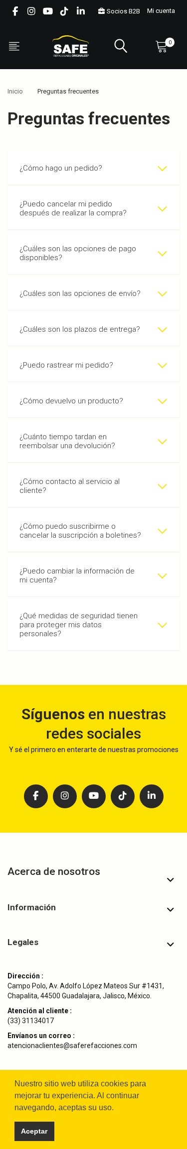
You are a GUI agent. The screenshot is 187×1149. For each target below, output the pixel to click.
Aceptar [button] (34, 1131)
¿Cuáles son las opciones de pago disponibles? (77, 253)
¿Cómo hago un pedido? (60, 168)
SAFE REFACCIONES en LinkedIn (80, 11)
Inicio (15, 91)
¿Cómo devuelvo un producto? (71, 400)
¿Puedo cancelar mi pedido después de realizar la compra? (73, 208)
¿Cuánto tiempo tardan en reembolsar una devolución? (67, 441)
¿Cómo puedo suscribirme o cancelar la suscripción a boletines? (80, 531)
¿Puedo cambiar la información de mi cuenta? (77, 575)
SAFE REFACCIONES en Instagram (31, 11)
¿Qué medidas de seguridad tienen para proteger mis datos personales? (78, 624)
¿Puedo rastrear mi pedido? (66, 365)
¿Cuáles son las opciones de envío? (81, 293)
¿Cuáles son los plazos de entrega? (80, 329)
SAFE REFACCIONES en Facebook (14, 11)
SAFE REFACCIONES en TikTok (64, 11)
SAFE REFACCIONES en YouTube (47, 11)
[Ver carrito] (163, 45)
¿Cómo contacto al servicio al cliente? (69, 486)
